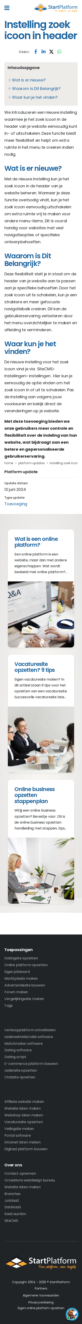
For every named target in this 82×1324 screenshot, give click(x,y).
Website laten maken (22, 1108)
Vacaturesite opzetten (23, 1121)
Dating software (18, 1050)
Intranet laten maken (22, 1142)
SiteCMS (11, 1220)
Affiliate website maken (24, 1101)
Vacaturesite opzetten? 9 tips (34, 667)
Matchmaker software (23, 1043)
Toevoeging (15, 504)
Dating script (15, 1056)
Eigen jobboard (17, 971)
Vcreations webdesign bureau (29, 1180)
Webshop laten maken (23, 1115)
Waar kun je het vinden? (35, 97)
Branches (12, 1193)
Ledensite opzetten (20, 1070)
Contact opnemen (20, 1173)
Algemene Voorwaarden (41, 1295)
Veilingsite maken (19, 1128)
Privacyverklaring (41, 1302)
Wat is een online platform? (36, 542)
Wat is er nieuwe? (29, 80)
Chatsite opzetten (19, 1077)
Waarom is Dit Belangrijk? (36, 88)
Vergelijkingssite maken (24, 998)
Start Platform (56, 7)
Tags (8, 1005)
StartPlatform (41, 1262)
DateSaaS (12, 1207)
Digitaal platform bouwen (25, 1149)
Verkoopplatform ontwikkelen (30, 1030)
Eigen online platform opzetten (41, 1308)
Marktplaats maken (21, 978)
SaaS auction (15, 1213)
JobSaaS (11, 1200)
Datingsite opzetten (21, 958)
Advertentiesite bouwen (24, 985)
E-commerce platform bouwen (31, 1063)
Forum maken (16, 992)
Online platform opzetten (26, 964)
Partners (41, 1288)
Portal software (17, 1135)
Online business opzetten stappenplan (34, 795)
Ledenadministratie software (28, 1036)
